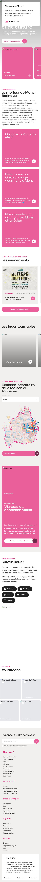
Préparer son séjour (9, 846)
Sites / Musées (8, 759)
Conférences (7, 830)
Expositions (7, 823)
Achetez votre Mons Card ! (19, 541)
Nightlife (6, 764)
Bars (4, 806)
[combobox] (20, 399)
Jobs (4, 848)
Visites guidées (8, 828)
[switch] (6, 21)
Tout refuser (8, 878)
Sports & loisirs (8, 766)
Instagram (10, 589)
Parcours (6, 769)
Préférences (20, 878)
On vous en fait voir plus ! (19, 309)
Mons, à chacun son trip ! (12, 41)
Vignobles (6, 811)
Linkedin (10, 600)
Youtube (23, 594)
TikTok (9, 594)
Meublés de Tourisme (10, 788)
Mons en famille (8, 773)
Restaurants (7, 804)
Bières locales (7, 808)
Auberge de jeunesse (10, 791)
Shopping (6, 762)
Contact (5, 850)
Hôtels (5, 786)
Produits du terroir (9, 813)
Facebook (26, 589)
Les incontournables (9, 757)
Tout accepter (33, 878)
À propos (6, 843)
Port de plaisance (9, 771)
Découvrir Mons (9, 453)
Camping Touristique (10, 793)
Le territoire (7, 776)
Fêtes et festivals (8, 833)
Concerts (6, 826)
